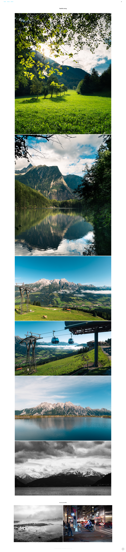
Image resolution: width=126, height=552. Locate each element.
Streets (12, 1)
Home (5, 1)
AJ (63, 2)
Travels (8, 1)
